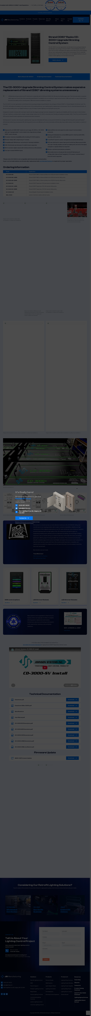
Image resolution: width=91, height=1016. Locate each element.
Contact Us (22, 518)
